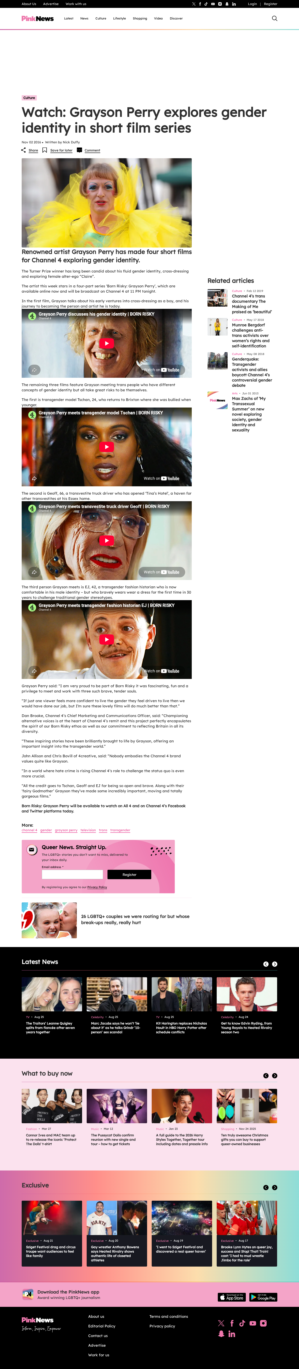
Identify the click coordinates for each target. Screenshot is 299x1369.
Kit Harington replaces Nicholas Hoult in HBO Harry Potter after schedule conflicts (181, 1027)
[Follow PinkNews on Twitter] (221, 1324)
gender (46, 830)
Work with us (76, 4)
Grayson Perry (66, 830)
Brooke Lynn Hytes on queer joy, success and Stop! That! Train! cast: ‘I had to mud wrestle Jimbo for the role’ (247, 1253)
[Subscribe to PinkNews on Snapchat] (221, 1335)
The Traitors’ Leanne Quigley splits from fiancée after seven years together (50, 1027)
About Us (29, 4)
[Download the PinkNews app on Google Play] (263, 1297)
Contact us (98, 1335)
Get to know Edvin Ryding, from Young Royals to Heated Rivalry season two (246, 1027)
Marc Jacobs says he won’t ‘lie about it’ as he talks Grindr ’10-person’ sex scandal (115, 1027)
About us (96, 1316)
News (84, 18)
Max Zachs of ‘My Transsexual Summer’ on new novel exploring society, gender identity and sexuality (249, 414)
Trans (103, 830)
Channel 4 (29, 830)
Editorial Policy (101, 1326)
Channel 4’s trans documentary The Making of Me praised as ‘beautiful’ (252, 303)
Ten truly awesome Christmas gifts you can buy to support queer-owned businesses (244, 1139)
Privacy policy (162, 1326)
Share (33, 150)
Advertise (51, 4)
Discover (176, 18)
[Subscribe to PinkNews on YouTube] (253, 1324)
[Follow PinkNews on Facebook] (232, 1324)
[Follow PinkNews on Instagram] (263, 1324)
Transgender (120, 830)
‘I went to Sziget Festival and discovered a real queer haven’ (181, 1249)
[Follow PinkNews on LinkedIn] (233, 4)
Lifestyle (119, 18)
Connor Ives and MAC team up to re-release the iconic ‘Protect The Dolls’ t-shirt (51, 1139)
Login (252, 4)
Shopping (140, 18)
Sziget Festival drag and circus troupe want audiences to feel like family (51, 1251)
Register (270, 4)
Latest (68, 18)
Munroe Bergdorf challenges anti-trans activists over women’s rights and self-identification (250, 335)
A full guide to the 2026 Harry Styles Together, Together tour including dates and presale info (182, 1139)
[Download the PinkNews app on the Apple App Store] (232, 1297)
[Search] (274, 18)
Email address (58, 867)
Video (158, 18)
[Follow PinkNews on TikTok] (242, 1324)
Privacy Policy (97, 887)
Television (88, 830)
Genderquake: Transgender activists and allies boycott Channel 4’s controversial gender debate (252, 372)
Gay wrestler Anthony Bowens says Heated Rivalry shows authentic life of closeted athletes (115, 1253)
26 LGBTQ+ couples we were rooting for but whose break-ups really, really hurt (135, 919)
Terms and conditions (169, 1316)
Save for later (61, 150)
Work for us (98, 1355)
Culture (100, 18)
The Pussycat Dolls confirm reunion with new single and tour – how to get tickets (113, 1139)
